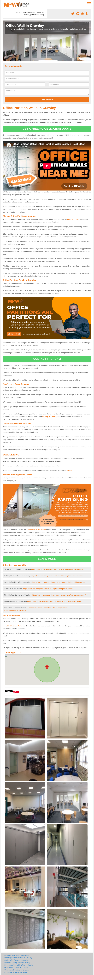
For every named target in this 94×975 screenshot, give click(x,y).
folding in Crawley (50, 417)
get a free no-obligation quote (47, 128)
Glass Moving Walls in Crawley (16, 967)
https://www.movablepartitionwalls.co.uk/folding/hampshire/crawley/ (57, 576)
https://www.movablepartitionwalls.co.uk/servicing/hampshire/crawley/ (59, 595)
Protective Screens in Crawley (16, 972)
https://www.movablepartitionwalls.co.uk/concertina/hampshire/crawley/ (54, 601)
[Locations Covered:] (4, 4)
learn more (47, 558)
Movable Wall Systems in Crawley (17, 955)
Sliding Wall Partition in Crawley (16, 960)
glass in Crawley (73, 219)
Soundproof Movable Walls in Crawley (19, 965)
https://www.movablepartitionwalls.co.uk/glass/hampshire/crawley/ (48, 589)
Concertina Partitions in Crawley (16, 970)
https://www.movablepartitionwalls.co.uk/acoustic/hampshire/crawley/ (58, 582)
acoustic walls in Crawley (36, 530)
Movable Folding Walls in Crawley (17, 963)
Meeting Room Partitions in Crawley (18, 958)
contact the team (47, 358)
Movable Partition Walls (12, 626)
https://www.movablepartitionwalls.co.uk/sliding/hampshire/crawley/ (57, 569)
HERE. (69, 470)
